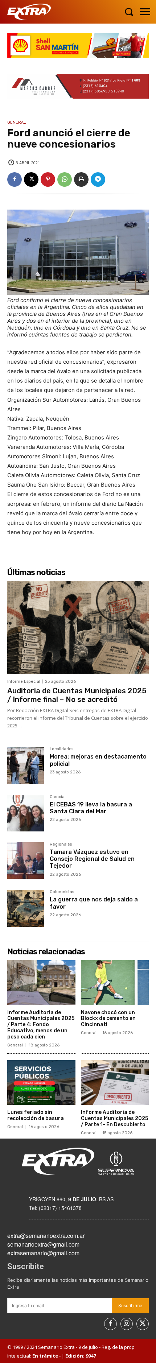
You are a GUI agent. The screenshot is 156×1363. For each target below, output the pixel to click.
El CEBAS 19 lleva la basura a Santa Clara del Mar (91, 808)
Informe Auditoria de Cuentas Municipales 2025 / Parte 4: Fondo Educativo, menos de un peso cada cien (40, 1024)
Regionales (61, 844)
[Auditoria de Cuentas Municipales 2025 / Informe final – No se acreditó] (78, 627)
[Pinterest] (48, 179)
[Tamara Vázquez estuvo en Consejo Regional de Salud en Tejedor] (25, 860)
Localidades (61, 749)
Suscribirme (130, 1305)
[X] (31, 179)
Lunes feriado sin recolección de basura (35, 1115)
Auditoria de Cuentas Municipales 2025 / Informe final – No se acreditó (77, 695)
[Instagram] (126, 1324)
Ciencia (57, 797)
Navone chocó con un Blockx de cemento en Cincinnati (108, 1018)
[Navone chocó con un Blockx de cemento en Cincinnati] (115, 982)
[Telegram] (98, 179)
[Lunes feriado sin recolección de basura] (41, 1082)
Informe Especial (23, 681)
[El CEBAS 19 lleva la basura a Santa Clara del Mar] (25, 813)
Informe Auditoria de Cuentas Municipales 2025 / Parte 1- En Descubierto (114, 1118)
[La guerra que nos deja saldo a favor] (25, 908)
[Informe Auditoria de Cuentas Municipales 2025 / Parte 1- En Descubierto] (115, 1082)
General (16, 122)
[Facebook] (14, 179)
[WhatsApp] (64, 179)
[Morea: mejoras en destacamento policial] (25, 765)
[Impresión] (81, 179)
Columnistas (62, 892)
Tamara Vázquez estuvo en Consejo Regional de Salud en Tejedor (92, 858)
